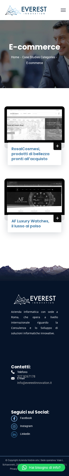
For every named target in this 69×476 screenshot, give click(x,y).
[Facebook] (14, 418)
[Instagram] (14, 427)
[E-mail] (13, 378)
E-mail (21, 378)
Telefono (22, 372)
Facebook (26, 417)
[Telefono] (13, 372)
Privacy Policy (17, 469)
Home (15, 57)
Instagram (26, 426)
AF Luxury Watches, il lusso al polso (30, 223)
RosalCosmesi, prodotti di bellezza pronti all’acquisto (30, 153)
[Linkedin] (14, 434)
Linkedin (25, 433)
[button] (41, 467)
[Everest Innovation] (26, 10)
